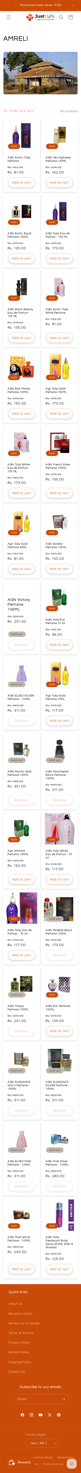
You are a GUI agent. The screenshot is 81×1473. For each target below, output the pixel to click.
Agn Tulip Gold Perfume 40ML (18, 546)
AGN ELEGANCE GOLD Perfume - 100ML (19, 1085)
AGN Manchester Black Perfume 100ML (57, 775)
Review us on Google (24, 1323)
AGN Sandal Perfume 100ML (56, 546)
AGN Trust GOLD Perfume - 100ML (19, 1239)
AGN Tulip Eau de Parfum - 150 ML (58, 235)
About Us (15, 1303)
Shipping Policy (20, 1362)
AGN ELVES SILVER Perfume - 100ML (21, 697)
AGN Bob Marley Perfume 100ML (19, 390)
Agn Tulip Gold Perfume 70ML (56, 697)
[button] (8, 17)
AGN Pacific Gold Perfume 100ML (20, 773)
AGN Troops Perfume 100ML (18, 1008)
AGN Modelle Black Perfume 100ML (59, 932)
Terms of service (53, 1463)
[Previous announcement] (8, 5)
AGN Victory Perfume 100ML (19, 605)
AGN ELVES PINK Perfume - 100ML (19, 1163)
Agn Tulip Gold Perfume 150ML (56, 390)
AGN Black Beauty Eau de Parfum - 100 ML (20, 313)
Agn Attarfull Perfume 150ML (18, 852)
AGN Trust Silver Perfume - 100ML (57, 1163)
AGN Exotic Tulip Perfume (19, 159)
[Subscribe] (63, 1399)
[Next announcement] (73, 5)
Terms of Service (21, 1333)
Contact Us (17, 1371)
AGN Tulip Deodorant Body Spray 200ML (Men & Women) (59, 1242)
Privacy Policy (19, 1342)
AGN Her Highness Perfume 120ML (58, 159)
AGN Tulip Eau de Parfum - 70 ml (20, 932)
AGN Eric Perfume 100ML (58, 1008)
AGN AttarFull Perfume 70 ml (55, 621)
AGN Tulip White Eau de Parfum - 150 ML (19, 468)
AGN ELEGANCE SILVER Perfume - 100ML (58, 1085)
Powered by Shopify (41, 1457)
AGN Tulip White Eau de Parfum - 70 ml (59, 854)
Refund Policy (19, 1352)
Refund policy (65, 1457)
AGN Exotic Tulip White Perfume (57, 311)
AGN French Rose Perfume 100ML (58, 466)
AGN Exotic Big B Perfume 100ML (20, 235)
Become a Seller (21, 1313)
